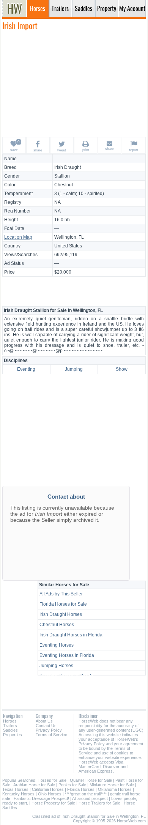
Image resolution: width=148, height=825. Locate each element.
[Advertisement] (74, 83)
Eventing (26, 369)
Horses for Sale (52, 780)
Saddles (10, 730)
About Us (44, 721)
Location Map (18, 237)
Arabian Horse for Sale (34, 784)
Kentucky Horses (18, 794)
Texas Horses (15, 789)
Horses (10, 721)
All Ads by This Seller (61, 594)
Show (122, 369)
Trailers (10, 725)
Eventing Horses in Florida (66, 655)
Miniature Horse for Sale (112, 784)
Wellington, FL (69, 237)
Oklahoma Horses (115, 789)
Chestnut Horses (56, 624)
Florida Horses (80, 789)
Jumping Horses (56, 665)
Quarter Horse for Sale (91, 780)
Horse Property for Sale (53, 803)
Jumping (74, 369)
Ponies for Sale (72, 784)
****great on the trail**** (86, 794)
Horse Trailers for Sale (99, 803)
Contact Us (46, 725)
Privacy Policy (49, 730)
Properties (12, 734)
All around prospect (90, 798)
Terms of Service (51, 734)
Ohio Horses (49, 794)
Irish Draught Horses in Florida (70, 635)
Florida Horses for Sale (63, 604)
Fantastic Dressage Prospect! (41, 798)
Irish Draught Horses (60, 614)
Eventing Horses (56, 645)
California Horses (48, 789)
